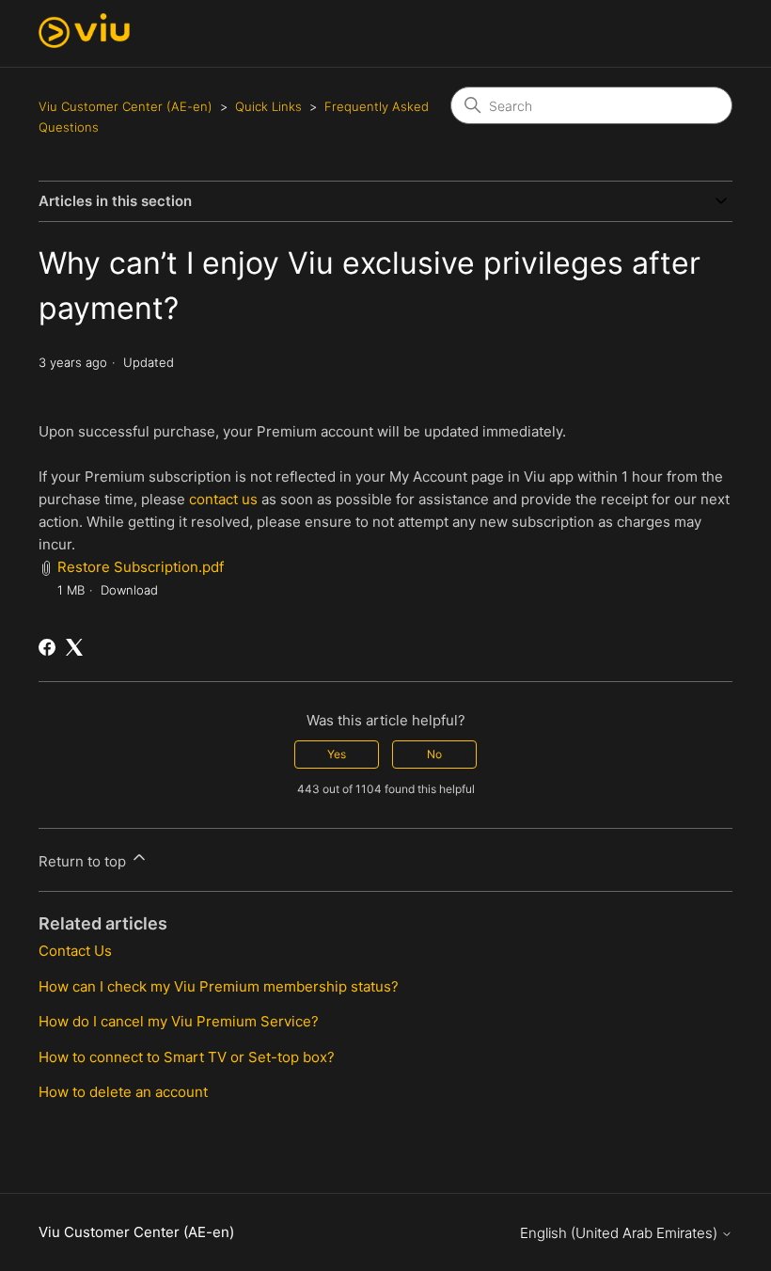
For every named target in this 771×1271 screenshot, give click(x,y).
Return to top (84, 861)
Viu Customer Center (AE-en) (125, 106)
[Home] (84, 43)
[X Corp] (74, 647)
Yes (336, 754)
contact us (223, 499)
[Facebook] (47, 647)
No (434, 754)
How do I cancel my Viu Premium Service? (179, 1021)
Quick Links (268, 106)
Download (129, 589)
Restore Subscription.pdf (140, 567)
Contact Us (75, 951)
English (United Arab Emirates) (620, 1233)
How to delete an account (123, 1092)
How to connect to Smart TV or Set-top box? (187, 1057)
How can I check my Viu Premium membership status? (219, 986)
